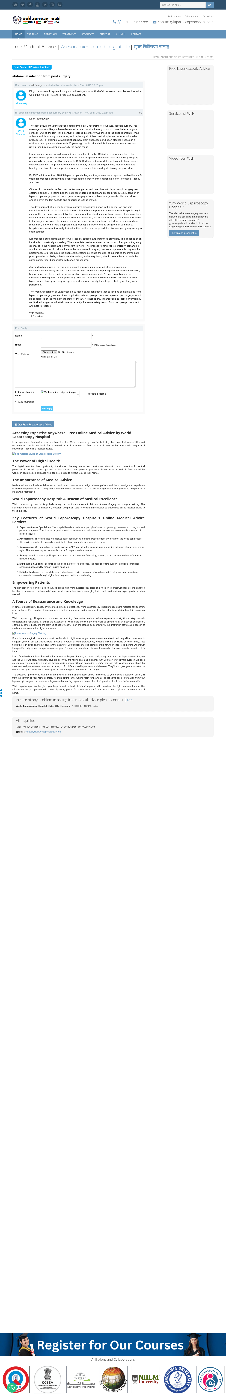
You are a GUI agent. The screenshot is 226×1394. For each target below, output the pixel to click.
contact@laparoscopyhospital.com (186, 21)
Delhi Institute (174, 16)
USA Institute (208, 16)
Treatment (69, 34)
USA (207, 56)
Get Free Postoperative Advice (35, 424)
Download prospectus (184, 233)
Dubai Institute (191, 16)
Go (209, 5)
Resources (88, 34)
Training (32, 34)
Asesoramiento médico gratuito (95, 46)
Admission (50, 34)
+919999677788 (135, 21)
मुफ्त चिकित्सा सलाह (151, 46)
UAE (197, 56)
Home (18, 34)
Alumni (121, 34)
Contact (136, 34)
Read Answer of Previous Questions (32, 67)
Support (105, 34)
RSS (130, 699)
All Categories (39, 85)
